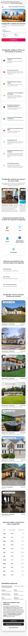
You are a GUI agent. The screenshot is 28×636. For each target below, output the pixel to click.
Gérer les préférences (13, 627)
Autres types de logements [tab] (20, 586)
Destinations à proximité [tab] (7, 586)
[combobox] (13, 31)
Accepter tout (13, 620)
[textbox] (7, 36)
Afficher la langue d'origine (16, 3)
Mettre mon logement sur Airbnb (17, 6)
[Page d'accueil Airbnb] (3, 7)
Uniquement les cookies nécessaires (13, 624)
